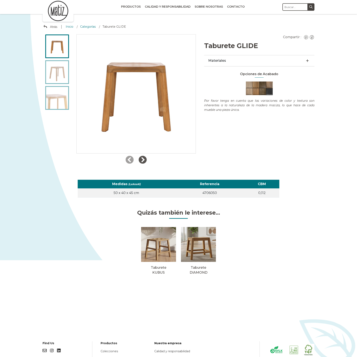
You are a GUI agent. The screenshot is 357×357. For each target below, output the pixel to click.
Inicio (69, 26)
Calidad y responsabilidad (167, 6)
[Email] (45, 351)
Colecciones (109, 351)
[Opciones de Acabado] (259, 88)
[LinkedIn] (59, 351)
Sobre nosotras (209, 6)
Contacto (236, 6)
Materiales (217, 61)
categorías (88, 26)
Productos (131, 6)
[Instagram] (52, 351)
